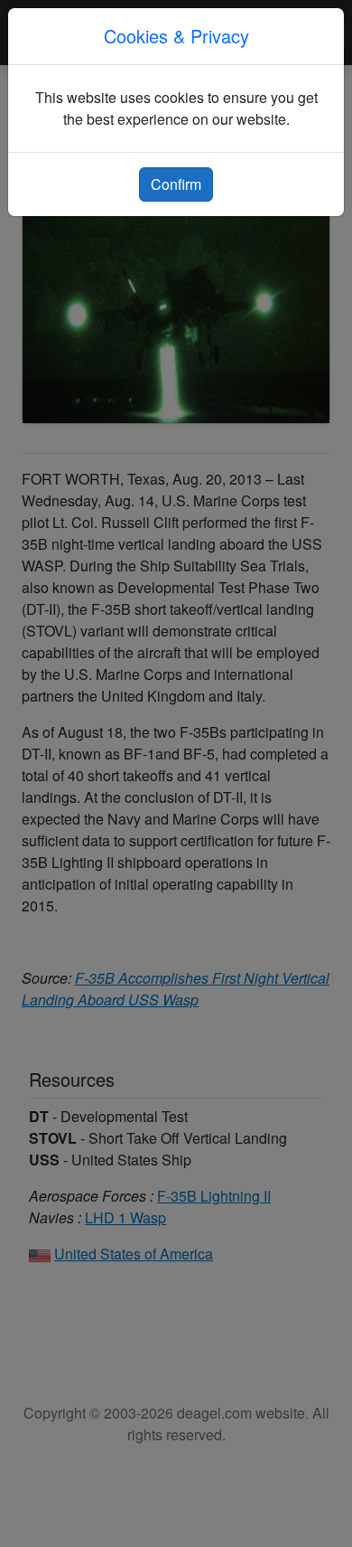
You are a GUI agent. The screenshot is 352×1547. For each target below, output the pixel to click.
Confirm (176, 184)
